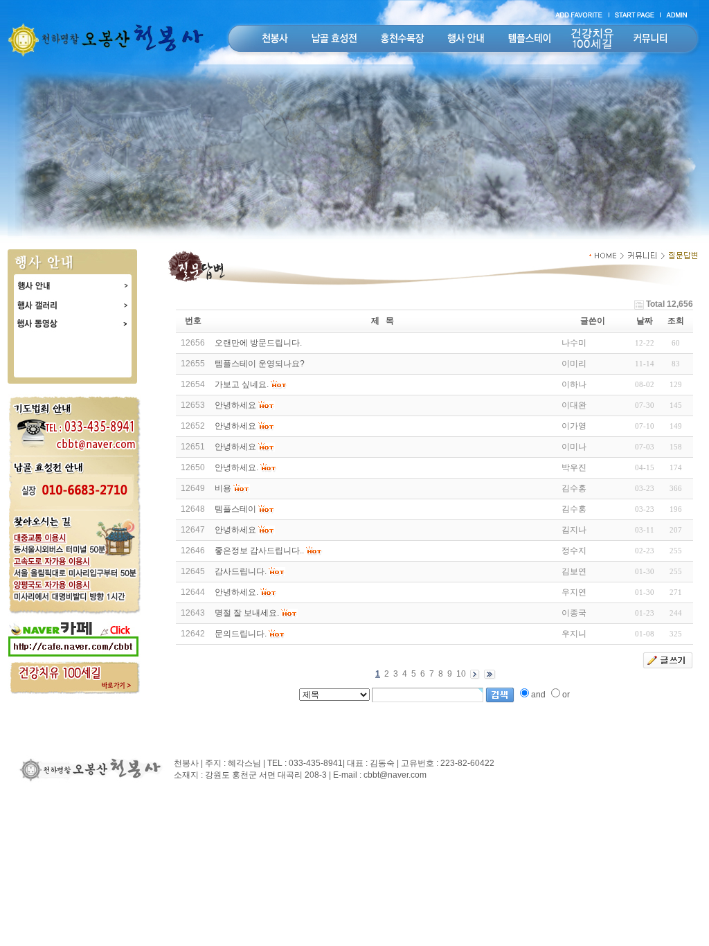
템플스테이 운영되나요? (260, 363)
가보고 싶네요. (242, 384)
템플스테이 (235, 509)
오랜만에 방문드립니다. (258, 343)
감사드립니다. (241, 571)
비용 (223, 488)
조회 (675, 320)
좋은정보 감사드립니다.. (259, 550)
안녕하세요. (236, 467)
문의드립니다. (241, 634)
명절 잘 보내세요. (247, 613)
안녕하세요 (235, 405)
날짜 (644, 320)
